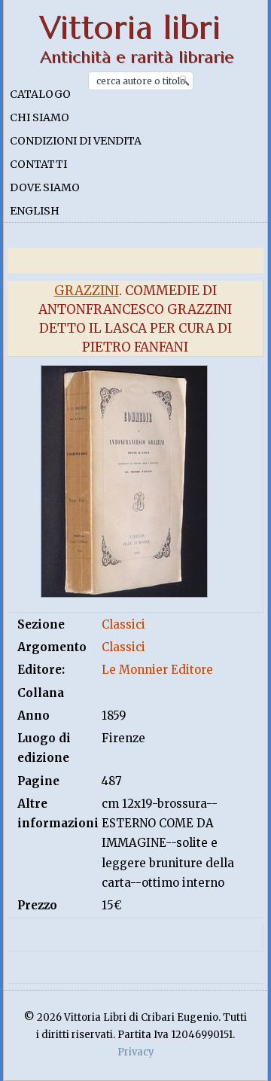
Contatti (38, 164)
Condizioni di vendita (76, 141)
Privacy (135, 1052)
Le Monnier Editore (157, 669)
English (34, 211)
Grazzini (86, 290)
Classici (123, 624)
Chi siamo (39, 117)
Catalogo (40, 94)
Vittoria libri (130, 27)
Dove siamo (45, 187)
